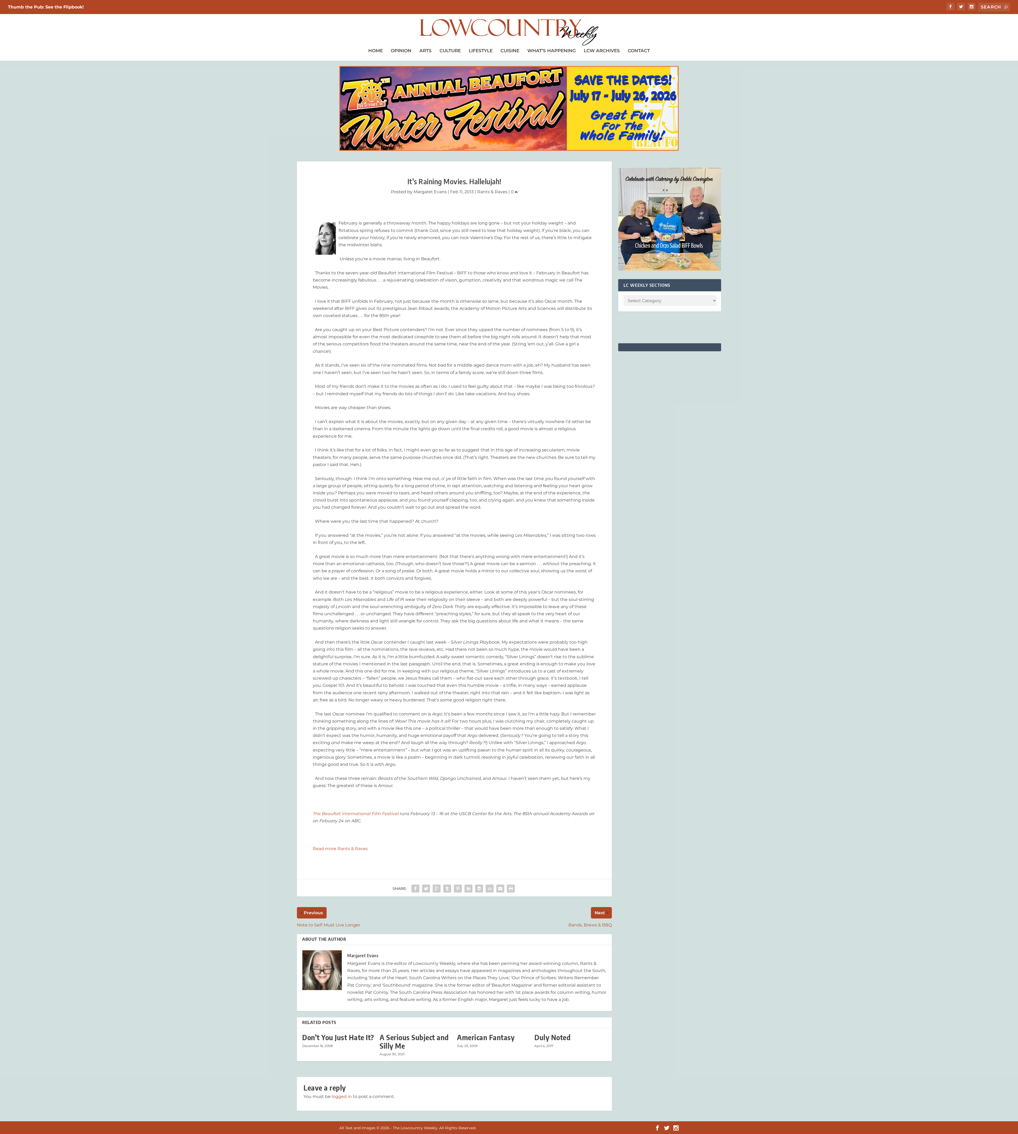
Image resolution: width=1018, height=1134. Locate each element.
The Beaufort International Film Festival (356, 813)
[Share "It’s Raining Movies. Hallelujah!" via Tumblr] (447, 888)
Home (375, 50)
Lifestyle (481, 50)
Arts (425, 50)
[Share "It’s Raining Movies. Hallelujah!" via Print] (511, 888)
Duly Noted (552, 1037)
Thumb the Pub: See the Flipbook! (46, 7)
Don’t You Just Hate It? (338, 1037)
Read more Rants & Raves (340, 848)
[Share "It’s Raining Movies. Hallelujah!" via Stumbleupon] (489, 888)
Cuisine (510, 50)
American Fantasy (486, 1037)
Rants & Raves (492, 191)
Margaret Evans (430, 191)
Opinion (401, 50)
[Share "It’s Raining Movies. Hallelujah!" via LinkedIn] (468, 888)
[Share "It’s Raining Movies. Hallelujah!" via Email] (500, 888)
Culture (450, 50)
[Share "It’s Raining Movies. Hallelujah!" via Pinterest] (458, 888)
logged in (342, 1096)
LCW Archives (602, 50)
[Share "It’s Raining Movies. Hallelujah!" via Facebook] (415, 888)
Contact (639, 50)
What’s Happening (551, 50)
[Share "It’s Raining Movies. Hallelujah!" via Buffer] (479, 888)
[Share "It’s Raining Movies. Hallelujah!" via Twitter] (426, 888)
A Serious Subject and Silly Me (414, 1041)
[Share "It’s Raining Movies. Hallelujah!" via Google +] (436, 888)
